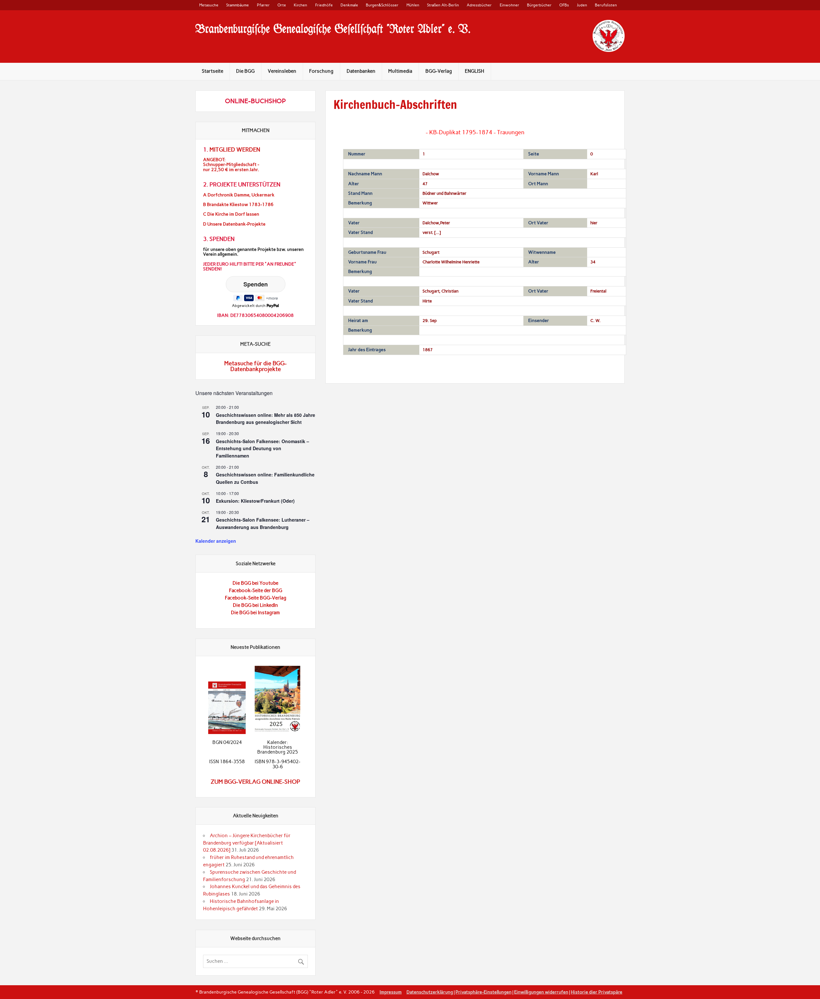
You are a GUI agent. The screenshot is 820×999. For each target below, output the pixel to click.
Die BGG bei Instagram (255, 612)
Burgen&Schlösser (382, 5)
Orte (281, 5)
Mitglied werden (234, 149)
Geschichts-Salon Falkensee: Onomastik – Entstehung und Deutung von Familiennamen (262, 448)
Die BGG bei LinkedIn (255, 605)
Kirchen (300, 5)
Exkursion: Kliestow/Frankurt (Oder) (255, 501)
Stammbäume (237, 5)
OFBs (564, 5)
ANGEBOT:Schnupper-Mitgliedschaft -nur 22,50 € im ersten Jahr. (231, 164)
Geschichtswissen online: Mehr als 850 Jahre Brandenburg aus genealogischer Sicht (265, 418)
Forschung (321, 71)
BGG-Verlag (438, 71)
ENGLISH (474, 71)
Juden (582, 5)
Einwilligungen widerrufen (541, 992)
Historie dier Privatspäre (596, 992)
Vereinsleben (282, 71)
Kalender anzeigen (215, 541)
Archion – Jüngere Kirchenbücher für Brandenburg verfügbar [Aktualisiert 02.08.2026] (247, 843)
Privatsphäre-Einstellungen (483, 992)
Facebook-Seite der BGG (255, 590)
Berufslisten (606, 5)
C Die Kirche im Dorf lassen (231, 214)
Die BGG (245, 71)
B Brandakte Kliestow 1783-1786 (238, 204)
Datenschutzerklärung (429, 992)
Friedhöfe (324, 5)
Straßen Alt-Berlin (443, 5)
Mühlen (412, 5)
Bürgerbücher (539, 5)
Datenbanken (361, 71)
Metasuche (208, 5)
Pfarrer (263, 5)
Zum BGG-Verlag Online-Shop (255, 781)
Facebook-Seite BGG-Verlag (255, 598)
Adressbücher (479, 5)
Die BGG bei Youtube (255, 583)
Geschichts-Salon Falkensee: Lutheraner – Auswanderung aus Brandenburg (262, 523)
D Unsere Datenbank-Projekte (234, 224)
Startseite (212, 71)
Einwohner (509, 5)
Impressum (391, 992)
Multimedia (400, 71)
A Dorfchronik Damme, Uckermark (239, 195)
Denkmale (349, 5)
